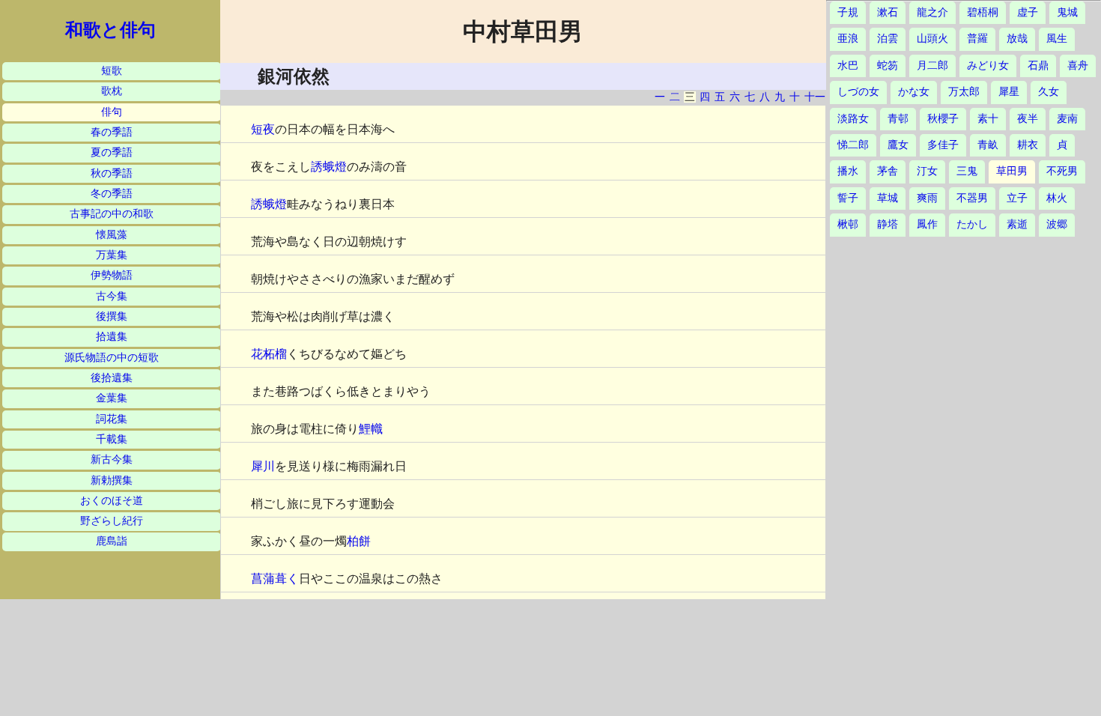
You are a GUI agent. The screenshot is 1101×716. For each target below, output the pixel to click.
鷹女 (898, 145)
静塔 (887, 224)
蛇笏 (887, 65)
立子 (1017, 198)
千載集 (111, 439)
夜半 (1027, 118)
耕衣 (1027, 145)
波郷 (1056, 224)
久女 (1048, 91)
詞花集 (111, 419)
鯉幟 (371, 428)
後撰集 (111, 316)
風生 (1056, 38)
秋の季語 (112, 173)
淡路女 (853, 118)
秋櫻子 (943, 118)
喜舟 (1077, 65)
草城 (887, 198)
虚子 (1027, 12)
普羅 (977, 38)
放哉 (1017, 38)
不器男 (972, 198)
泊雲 (887, 38)
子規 (847, 12)
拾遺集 (111, 336)
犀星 (1008, 91)
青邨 (898, 118)
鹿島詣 (111, 541)
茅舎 (887, 171)
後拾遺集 (112, 377)
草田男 (1012, 171)
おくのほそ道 (111, 500)
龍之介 (932, 12)
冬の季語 (112, 193)
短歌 (111, 70)
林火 (1056, 198)
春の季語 (112, 132)
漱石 (887, 12)
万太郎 (964, 91)
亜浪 (847, 38)
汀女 (927, 171)
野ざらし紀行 (111, 521)
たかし (972, 224)
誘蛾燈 (329, 166)
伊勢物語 (112, 275)
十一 (814, 97)
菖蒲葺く (275, 578)
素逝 (1017, 224)
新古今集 (112, 459)
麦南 (1067, 118)
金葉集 (111, 398)
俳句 (111, 112)
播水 (847, 171)
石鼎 (1038, 65)
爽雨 (927, 198)
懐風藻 (111, 234)
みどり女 (988, 65)
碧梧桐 (982, 12)
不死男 (1062, 171)
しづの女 (858, 91)
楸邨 (847, 224)
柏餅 (359, 541)
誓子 (847, 198)
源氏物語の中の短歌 (111, 357)
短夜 (263, 129)
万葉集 (111, 255)
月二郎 (932, 65)
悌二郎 (853, 145)
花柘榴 (269, 354)
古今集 (111, 296)
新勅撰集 (112, 480)
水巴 (847, 65)
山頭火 (932, 38)
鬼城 (1067, 12)
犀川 (263, 466)
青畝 (987, 145)
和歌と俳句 (110, 30)
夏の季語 (112, 152)
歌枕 (111, 91)
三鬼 (966, 171)
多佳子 (943, 145)
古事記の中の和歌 (112, 213)
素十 (987, 118)
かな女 (913, 91)
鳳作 (927, 224)
